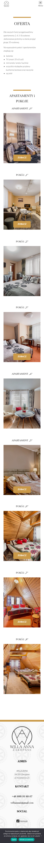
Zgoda (14, 839)
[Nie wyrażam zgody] (41, 836)
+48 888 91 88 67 (22, 796)
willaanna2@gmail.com (22, 802)
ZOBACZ (22, 158)
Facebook (23, 821)
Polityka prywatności (26, 839)
